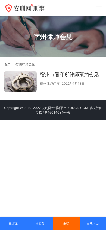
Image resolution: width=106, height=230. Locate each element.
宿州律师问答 (50, 83)
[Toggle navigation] (99, 8)
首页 (7, 64)
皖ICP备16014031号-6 (53, 112)
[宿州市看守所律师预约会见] (20, 82)
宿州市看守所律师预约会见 (69, 74)
